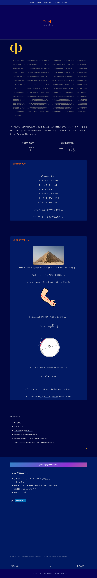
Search (65, 3)
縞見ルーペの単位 (21, 492)
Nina (40, 442)
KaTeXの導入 (19, 482)
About (39, 3)
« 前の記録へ (15, 566)
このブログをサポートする (48, 465)
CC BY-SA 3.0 (51, 442)
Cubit (69, 268)
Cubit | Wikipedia (18, 423)
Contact (57, 3)
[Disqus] (48, 531)
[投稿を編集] (86, 449)
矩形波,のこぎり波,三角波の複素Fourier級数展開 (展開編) (36, 485)
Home (31, 3)
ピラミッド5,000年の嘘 (49, 396)
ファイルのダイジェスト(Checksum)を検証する (32, 479)
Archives (47, 3)
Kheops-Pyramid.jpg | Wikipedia (22, 442)
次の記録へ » (82, 566)
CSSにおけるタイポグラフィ (25, 489)
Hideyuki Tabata (46, 573)
